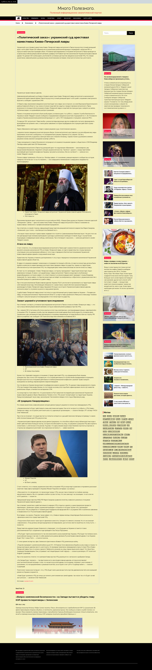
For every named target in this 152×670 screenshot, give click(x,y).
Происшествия (116, 440)
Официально (107, 437)
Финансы (116, 453)
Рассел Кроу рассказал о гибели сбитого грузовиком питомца (123, 220)
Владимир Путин (109, 419)
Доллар (105, 422)
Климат (128, 422)
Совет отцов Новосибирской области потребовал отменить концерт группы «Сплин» (123, 180)
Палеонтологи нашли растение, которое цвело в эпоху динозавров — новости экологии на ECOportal (123, 394)
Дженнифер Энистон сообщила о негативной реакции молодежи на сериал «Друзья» (118, 135)
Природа (124, 437)
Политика (51, 18)
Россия (126, 446)
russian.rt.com (28, 581)
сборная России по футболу (122, 456)
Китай (122, 422)
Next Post (19, 588)
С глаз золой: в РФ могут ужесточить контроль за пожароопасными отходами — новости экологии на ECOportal (123, 402)
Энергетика (107, 456)
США (131, 446)
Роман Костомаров (110, 446)
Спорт (59, 18)
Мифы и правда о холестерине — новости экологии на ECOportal (116, 262)
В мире (118, 419)
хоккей (131, 459)
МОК (128, 425)
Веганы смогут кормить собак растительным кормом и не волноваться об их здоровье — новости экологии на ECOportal (123, 371)
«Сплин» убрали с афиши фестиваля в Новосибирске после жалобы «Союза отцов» (123, 212)
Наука (43, 18)
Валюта (123, 416)
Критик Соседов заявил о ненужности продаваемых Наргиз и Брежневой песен (122, 173)
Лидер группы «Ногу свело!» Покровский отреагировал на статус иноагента (123, 204)
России (120, 446)
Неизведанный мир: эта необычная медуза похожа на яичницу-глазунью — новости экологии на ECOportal (122, 363)
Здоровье (112, 422)
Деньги (131, 419)
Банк (104, 416)
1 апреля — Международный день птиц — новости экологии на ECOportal (123, 387)
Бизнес (109, 416)
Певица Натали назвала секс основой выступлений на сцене (123, 196)
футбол (125, 459)
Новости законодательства (113, 434)
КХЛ (118, 422)
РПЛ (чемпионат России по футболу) (116, 443)
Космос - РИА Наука (109, 425)
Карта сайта (88, 18)
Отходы (127, 434)
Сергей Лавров (108, 449)
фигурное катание (115, 459)
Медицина (34, 18)
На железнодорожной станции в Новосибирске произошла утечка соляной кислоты (116, 78)
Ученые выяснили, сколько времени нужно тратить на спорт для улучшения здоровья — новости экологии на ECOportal (123, 355)
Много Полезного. (76, 8)
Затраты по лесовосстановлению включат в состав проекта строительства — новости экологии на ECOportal (122, 379)
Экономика (77, 18)
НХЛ (130, 428)
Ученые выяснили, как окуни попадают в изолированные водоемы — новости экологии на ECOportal (117, 345)
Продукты (106, 440)
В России (116, 416)
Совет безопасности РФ (122, 449)
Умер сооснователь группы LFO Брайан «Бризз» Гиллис (123, 188)
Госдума (124, 419)
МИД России (121, 425)
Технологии (107, 453)
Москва (126, 428)
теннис (105, 459)
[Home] (18, 18)
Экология (67, 18)
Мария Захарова (108, 428)
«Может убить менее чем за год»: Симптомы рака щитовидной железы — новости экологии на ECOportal (117, 317)
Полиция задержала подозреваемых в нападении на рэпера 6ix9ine (116, 163)
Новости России (114, 431)
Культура (26, 18)
